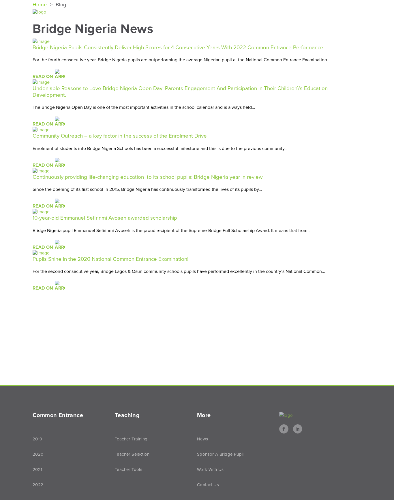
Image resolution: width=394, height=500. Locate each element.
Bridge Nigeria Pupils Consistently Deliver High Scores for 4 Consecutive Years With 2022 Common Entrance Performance (178, 47)
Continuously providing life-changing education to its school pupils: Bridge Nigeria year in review (148, 177)
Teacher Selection (132, 454)
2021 (37, 469)
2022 (38, 484)
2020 (38, 454)
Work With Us (210, 469)
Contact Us (208, 484)
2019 (37, 439)
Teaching (309, 12)
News (343, 12)
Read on (44, 76)
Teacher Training (131, 439)
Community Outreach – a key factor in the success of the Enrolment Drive (120, 136)
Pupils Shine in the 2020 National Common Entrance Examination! (110, 259)
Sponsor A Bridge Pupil (220, 454)
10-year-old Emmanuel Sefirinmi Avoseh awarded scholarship (105, 218)
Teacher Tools (128, 469)
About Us (152, 12)
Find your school (264, 12)
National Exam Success (204, 12)
